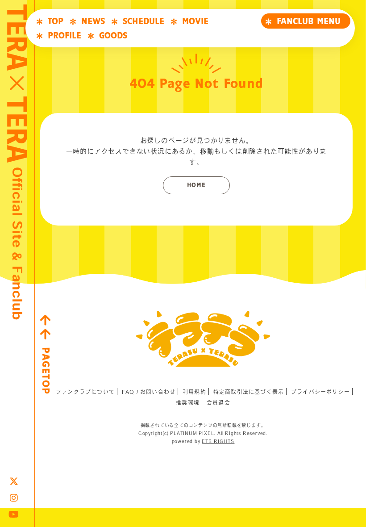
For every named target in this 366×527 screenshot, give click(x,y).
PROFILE (64, 35)
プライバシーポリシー (320, 391)
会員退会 (218, 402)
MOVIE (195, 21)
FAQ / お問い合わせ (148, 391)
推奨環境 (188, 402)
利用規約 (194, 391)
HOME (196, 185)
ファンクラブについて (85, 391)
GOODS (113, 35)
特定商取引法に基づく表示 (248, 391)
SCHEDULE (143, 21)
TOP (55, 21)
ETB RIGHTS (218, 441)
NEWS (93, 21)
